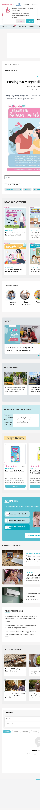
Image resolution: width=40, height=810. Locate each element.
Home (7, 64)
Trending (32, 27)
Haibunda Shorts (8, 27)
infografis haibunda (13, 189)
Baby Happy (9, 469)
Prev (9, 177)
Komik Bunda (22, 27)
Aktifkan (30, 21)
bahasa (27, 189)
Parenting (15, 64)
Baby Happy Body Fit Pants (14, 471)
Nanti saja (20, 21)
